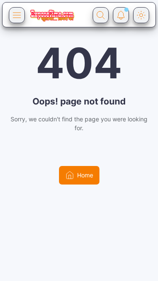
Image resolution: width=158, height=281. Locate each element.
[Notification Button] (121, 15)
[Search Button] (101, 15)
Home (85, 175)
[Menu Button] (17, 15)
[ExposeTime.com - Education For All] (52, 15)
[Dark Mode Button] (141, 15)
